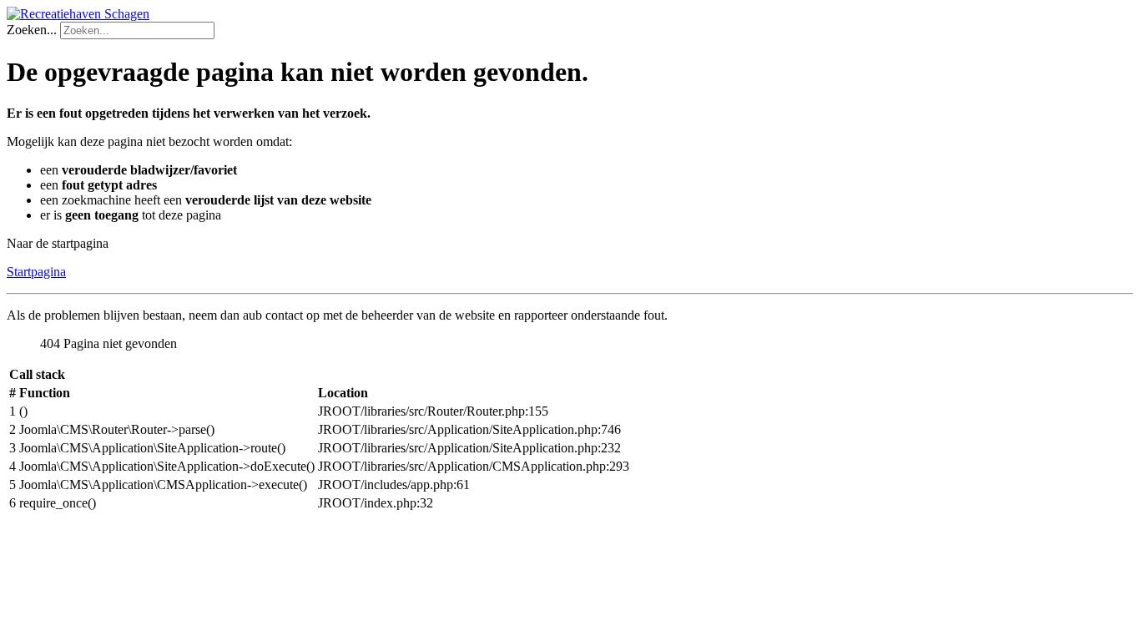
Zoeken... (32, 30)
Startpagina (36, 272)
